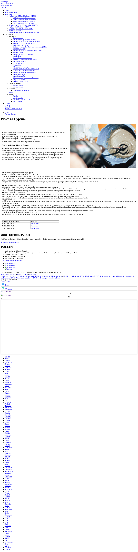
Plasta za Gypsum (18, 52)
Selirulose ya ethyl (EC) (16, 30)
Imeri (6, 285)
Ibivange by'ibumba (19, 61)
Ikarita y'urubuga (22, 274)
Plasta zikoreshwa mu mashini (22, 58)
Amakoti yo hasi (18, 38)
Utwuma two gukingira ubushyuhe (24, 70)
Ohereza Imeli (5, 281)
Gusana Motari (17, 65)
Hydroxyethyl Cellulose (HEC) (19, 27)
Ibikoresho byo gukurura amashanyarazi (25, 78)
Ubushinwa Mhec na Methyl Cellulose (13, 276)
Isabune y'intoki (18, 85)
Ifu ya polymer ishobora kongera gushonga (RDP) (25, 32)
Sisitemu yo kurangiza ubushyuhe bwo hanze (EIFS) (30, 47)
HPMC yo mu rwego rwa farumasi (24, 21)
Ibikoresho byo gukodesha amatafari (24, 72)
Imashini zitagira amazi (20, 81)
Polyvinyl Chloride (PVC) (21, 100)
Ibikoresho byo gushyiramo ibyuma (24, 40)
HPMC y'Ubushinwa (17, 278)
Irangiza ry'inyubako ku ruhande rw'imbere (26, 41)
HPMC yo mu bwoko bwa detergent (24, 20)
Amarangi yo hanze (19, 49)
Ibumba (15, 96)
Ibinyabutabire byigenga (20, 67)
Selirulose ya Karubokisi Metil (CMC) (21, 29)
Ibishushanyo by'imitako (20, 45)
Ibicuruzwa (8, 14)
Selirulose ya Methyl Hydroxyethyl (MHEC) (23, 25)
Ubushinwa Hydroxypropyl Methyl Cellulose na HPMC (81, 276)
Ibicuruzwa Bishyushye (8, 274)
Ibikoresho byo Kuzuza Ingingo (23, 54)
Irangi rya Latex (18, 98)
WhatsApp (8, 289)
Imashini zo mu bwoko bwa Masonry (25, 60)
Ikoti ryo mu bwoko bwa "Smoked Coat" (26, 69)
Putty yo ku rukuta (19, 80)
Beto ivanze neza (18, 63)
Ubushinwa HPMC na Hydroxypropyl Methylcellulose (42, 278)
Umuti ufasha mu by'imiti (21, 90)
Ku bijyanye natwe (11, 12)
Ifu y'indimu (17, 56)
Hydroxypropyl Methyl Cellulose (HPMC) (22, 16)
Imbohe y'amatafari (19, 74)
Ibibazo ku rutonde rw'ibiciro (10, 242)
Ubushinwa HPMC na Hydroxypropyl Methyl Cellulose (44, 276)
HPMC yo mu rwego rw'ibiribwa (23, 23)
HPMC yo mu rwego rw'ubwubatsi (24, 18)
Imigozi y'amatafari (19, 76)
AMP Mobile (33, 274)
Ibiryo (11, 92)
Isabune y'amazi (18, 87)
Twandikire (8, 107)
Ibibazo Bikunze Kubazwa (13, 109)
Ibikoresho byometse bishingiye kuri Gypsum (27, 50)
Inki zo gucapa (17, 101)
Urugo (7, 10)
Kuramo (7, 105)
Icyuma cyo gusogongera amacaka (24, 43)
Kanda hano (35, 224)
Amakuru (8, 103)
